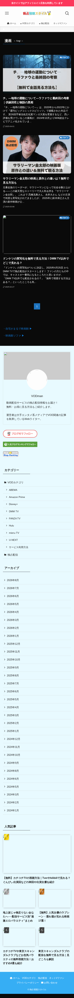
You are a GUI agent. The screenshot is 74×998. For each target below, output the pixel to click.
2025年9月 (13, 667)
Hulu (11, 525)
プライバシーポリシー (28, 982)
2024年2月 (13, 802)
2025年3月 (13, 715)
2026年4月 (13, 611)
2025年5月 (13, 699)
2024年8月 (13, 770)
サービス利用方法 (18, 547)
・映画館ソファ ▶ (13, 335)
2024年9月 (13, 762)
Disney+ (13, 504)
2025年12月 (13, 643)
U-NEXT (13, 540)
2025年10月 (13, 659)
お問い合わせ (50, 982)
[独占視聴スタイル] (37, 13)
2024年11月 (13, 746)
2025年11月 (13, 651)
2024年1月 (13, 810)
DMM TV (14, 511)
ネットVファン (56, 978)
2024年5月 (13, 786)
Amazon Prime (17, 497)
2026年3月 (13, 619)
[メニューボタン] (7, 13)
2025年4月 (13, 707)
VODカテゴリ (16, 482)
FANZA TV (14, 518)
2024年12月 (13, 738)
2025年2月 (13, 723)
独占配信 (13, 554)
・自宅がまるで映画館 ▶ (17, 328)
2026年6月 (13, 596)
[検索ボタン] (67, 13)
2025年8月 (13, 675)
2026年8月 (13, 580)
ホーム (16, 978)
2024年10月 (13, 754)
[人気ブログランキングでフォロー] (20, 446)
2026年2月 (13, 627)
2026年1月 (13, 635)
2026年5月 (13, 604)
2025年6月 (13, 691)
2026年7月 (13, 588)
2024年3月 (13, 794)
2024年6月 (13, 778)
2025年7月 (13, 683)
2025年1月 (13, 731)
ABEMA (13, 490)
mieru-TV (14, 532)
